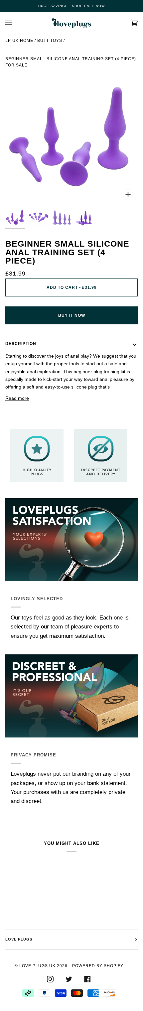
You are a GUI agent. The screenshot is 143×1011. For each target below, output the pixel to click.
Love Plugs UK (37, 965)
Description (20, 343)
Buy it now (71, 315)
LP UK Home (19, 40)
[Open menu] (15, 23)
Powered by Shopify (97, 965)
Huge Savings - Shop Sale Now (71, 6)
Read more (17, 398)
